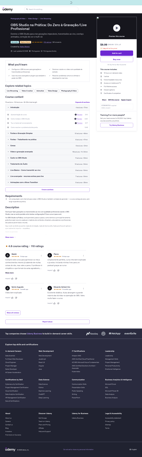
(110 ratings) (47, 42)
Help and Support (45, 431)
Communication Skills (79, 384)
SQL (106, 387)
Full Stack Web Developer (14, 359)
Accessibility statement (113, 418)
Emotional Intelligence (112, 369)
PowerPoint (76, 398)
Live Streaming (45, 19)
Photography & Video (18, 19)
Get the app (43, 418)
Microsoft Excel (110, 384)
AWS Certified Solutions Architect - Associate (84, 367)
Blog (7, 428)
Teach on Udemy (44, 421)
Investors (8, 431)
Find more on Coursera (13, 435)
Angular (41, 366)
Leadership (109, 356)
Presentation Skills (78, 387)
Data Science (43, 384)
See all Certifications (12, 401)
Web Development (45, 356)
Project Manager (11, 366)
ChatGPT (42, 394)
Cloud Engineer (10, 362)
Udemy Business (34, 333)
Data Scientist (10, 356)
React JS (42, 362)
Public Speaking (77, 391)
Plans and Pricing (44, 425)
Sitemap (108, 425)
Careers (8, 421)
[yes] (12, 278)
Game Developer (11, 369)
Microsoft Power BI (111, 391)
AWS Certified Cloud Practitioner (83, 359)
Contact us (9, 425)
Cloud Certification (11, 391)
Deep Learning (44, 398)
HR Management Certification (15, 398)
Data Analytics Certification (14, 394)
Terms (107, 428)
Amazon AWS (76, 356)
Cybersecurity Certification (14, 384)
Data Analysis (109, 394)
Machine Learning (45, 391)
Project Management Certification (17, 387)
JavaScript (42, 359)
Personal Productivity (112, 366)
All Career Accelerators (13, 372)
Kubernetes (76, 372)
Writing (74, 394)
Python (41, 387)
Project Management (112, 362)
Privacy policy (109, 421)
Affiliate (41, 428)
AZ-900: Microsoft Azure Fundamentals (85, 362)
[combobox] (51, 9)
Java (40, 369)
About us (8, 418)
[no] (16, 278)
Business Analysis (111, 398)
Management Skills (111, 359)
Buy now (116, 59)
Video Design (33, 19)
